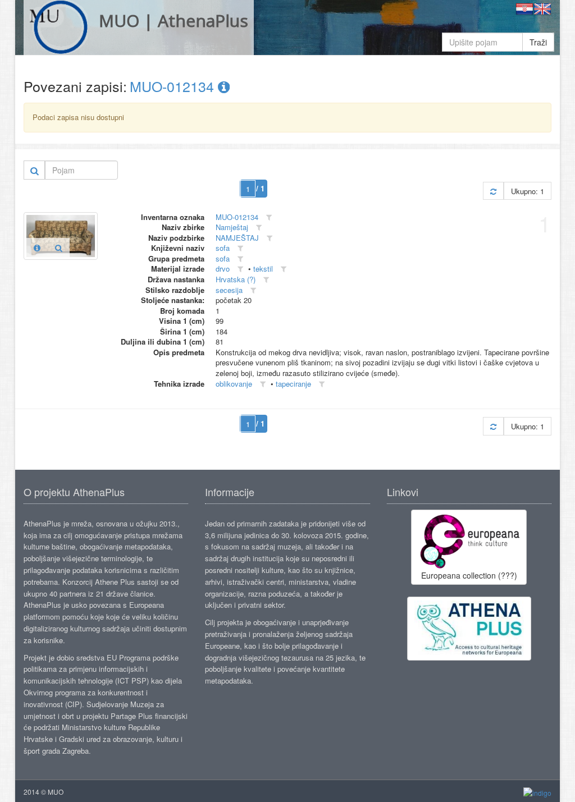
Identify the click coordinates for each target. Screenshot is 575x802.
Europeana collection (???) (469, 575)
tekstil (263, 268)
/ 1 (260, 188)
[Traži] (34, 170)
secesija (229, 290)
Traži (538, 42)
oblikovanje (234, 383)
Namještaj (232, 227)
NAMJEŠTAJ (237, 237)
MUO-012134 (174, 86)
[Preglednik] (59, 247)
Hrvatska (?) (235, 279)
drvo (223, 268)
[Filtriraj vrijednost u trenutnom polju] (269, 217)
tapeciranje (293, 383)
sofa (223, 247)
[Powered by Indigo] (537, 792)
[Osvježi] (493, 191)
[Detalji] (37, 247)
